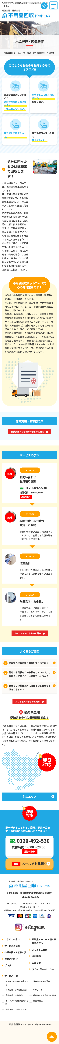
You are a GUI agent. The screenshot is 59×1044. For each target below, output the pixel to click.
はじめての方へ (12, 939)
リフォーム (38, 990)
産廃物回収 (38, 1000)
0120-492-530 (32, 896)
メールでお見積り (30, 863)
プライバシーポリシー (43, 969)
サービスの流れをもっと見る (27, 633)
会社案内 (36, 956)
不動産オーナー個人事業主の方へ (44, 941)
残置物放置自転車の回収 (44, 995)
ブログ (8, 965)
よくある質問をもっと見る (27, 701)
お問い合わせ (11, 958)
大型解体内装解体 (14, 995)
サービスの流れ (12, 945)
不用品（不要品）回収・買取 (17, 983)
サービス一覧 (11, 975)
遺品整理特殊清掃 (41, 981)
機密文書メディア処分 (15, 1009)
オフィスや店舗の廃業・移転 (17, 1002)
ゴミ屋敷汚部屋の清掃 (16, 990)
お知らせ (36, 962)
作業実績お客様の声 (15, 952)
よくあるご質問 (39, 949)
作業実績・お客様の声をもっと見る (27, 431)
